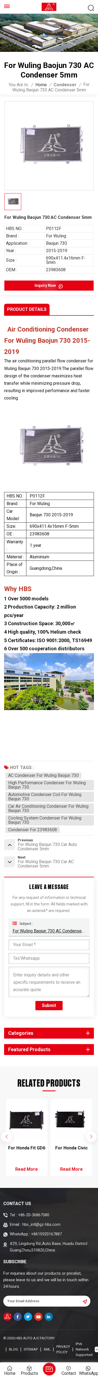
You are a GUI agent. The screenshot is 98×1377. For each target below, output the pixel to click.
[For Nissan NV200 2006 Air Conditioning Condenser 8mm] (71, 1119)
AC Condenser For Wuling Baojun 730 (43, 775)
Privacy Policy (63, 1349)
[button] (91, 1136)
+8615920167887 (46, 1234)
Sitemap (31, 1349)
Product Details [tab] (27, 309)
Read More (26, 1169)
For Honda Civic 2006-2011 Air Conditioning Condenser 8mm (27, 1148)
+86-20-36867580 (33, 1215)
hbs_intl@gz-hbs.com (41, 1224)
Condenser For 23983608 (32, 829)
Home (41, 85)
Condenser (65, 85)
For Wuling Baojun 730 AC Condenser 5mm (49, 931)
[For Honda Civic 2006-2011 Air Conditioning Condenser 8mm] (26, 1119)
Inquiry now (46, 285)
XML (47, 1349)
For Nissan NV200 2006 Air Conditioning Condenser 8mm (71, 1148)
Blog (13, 1349)
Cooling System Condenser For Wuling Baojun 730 (44, 820)
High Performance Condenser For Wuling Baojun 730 (47, 785)
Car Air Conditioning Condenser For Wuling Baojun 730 (48, 808)
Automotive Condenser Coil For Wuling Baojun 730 (44, 796)
